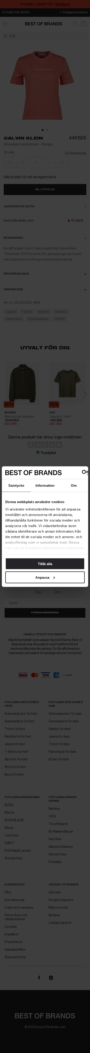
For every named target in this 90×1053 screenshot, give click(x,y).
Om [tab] (74, 485)
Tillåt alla (45, 564)
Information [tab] (45, 485)
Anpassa (42, 577)
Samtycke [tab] (16, 485)
